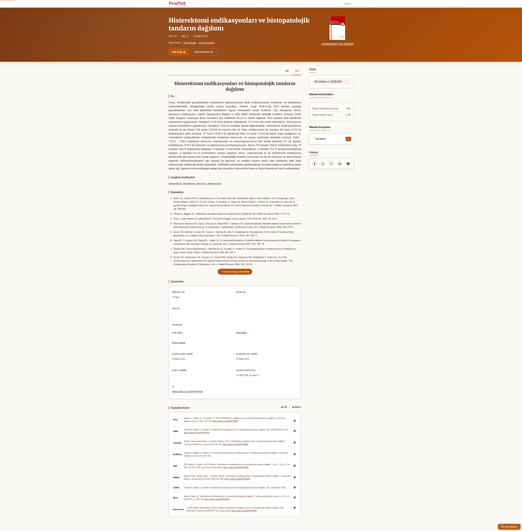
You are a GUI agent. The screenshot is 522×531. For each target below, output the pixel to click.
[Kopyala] (294, 421)
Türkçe (347, 4)
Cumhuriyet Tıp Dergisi (337, 43)
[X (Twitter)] (331, 163)
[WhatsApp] (323, 163)
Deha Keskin (190, 42)
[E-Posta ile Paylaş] (348, 163)
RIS (285, 407)
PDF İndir (177, 52)
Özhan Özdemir (207, 42)
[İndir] (348, 139)
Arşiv (312, 69)
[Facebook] (314, 163)
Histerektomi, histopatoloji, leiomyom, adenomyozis (195, 183)
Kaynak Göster (202, 52)
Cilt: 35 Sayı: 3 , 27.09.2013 (327, 81)
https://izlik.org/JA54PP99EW (187, 391)
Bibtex (298, 407)
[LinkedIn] (339, 163)
